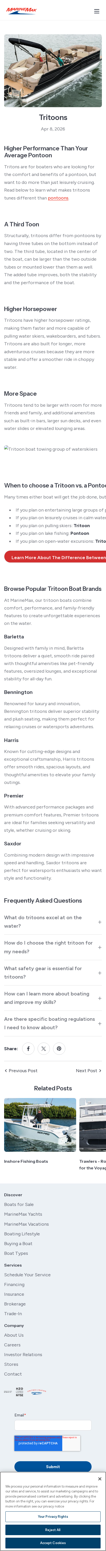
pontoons (58, 198)
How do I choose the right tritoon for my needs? (48, 947)
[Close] (99, 1478)
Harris (11, 740)
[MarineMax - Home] (21, 11)
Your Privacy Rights (53, 1517)
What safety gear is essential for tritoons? (43, 972)
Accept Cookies (53, 1543)
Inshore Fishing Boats (26, 1161)
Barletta (14, 637)
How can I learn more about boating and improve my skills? (46, 998)
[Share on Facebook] (28, 1049)
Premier (14, 796)
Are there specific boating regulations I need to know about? (49, 1023)
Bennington (18, 692)
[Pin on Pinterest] (59, 1049)
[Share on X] (44, 1049)
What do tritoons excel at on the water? (43, 921)
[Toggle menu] (97, 11)
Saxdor (12, 843)
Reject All (52, 1530)
